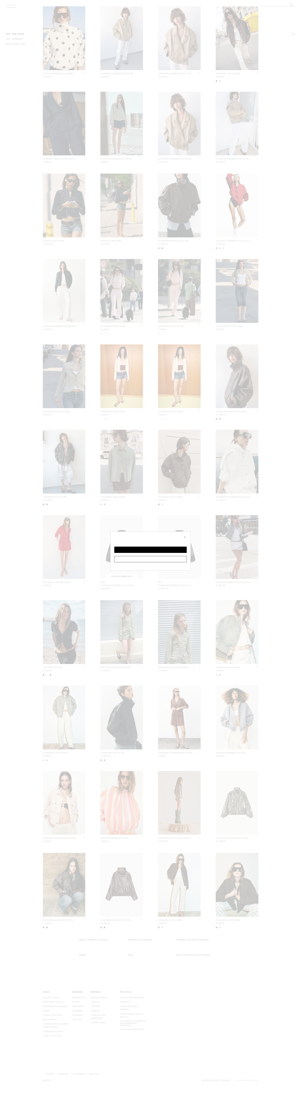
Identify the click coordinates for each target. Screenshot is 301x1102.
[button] (150, 550)
